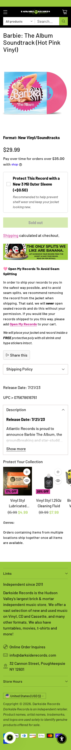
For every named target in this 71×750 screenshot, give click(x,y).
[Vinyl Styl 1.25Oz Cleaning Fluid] (48, 481)
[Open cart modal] (65, 12)
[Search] (63, 21)
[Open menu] (5, 12)
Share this (18, 355)
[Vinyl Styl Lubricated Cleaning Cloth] (17, 481)
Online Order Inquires (27, 646)
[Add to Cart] (26, 471)
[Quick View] (26, 480)
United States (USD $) (25, 696)
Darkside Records (46, 704)
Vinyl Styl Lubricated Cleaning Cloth (17, 505)
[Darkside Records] (35, 11)
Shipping (10, 235)
